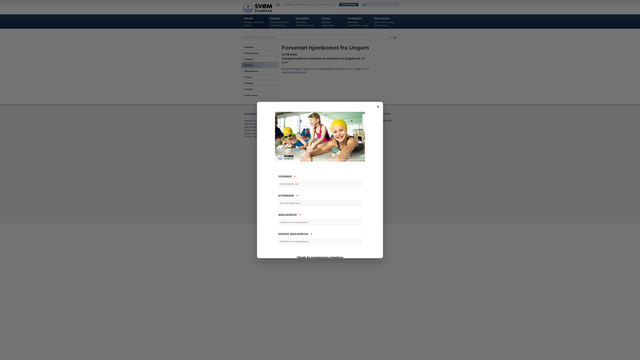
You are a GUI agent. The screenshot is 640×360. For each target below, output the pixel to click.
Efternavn (286, 196)
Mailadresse (287, 215)
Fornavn (285, 176)
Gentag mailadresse (293, 234)
